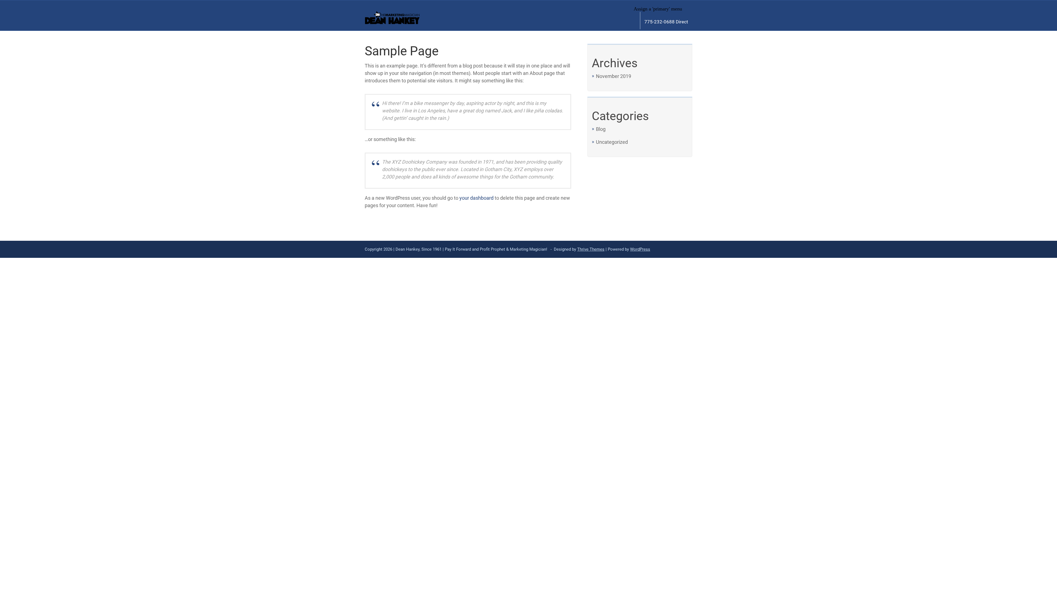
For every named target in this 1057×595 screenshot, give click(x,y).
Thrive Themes (590, 249)
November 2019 (613, 76)
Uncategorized (612, 142)
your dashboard (476, 198)
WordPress (640, 249)
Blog (601, 129)
